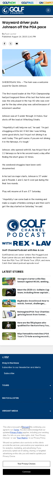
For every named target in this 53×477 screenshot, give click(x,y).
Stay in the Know (10, 363)
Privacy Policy (16, 432)
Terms (16, 430)
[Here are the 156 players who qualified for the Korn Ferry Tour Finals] (9, 325)
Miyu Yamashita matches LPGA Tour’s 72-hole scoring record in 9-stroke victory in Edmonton (33, 335)
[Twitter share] (10, 43)
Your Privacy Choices (27, 464)
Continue (26, 472)
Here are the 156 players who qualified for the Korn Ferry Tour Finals (33, 324)
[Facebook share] (4, 43)
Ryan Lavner (10, 34)
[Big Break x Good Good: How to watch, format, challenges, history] (9, 303)
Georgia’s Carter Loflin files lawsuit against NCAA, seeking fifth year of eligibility (32, 280)
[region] (26, 448)
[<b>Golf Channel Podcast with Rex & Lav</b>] (26, 232)
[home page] (13, 10)
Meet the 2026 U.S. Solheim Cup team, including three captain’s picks (33, 291)
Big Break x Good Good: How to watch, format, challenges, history (33, 302)
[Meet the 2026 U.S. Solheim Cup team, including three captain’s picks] (9, 292)
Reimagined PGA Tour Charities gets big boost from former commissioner (33, 313)
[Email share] (16, 43)
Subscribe (9, 373)
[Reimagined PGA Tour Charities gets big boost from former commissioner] (9, 314)
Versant (25, 427)
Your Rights (22, 438)
